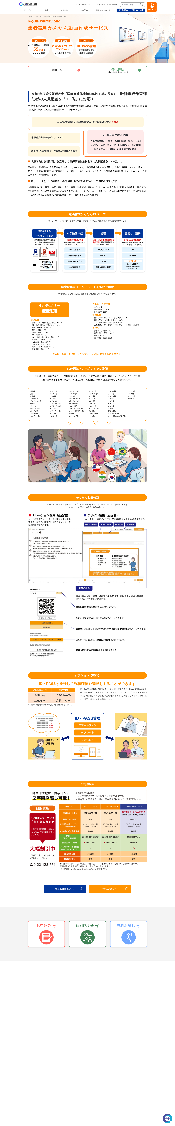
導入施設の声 (137, 10)
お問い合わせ (112, 4)
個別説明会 (123, 10)
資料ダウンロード (103, 10)
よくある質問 (100, 4)
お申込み (84, 10)
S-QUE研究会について (84, 4)
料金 (47, 10)
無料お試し (65, 10)
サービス (28, 10)
